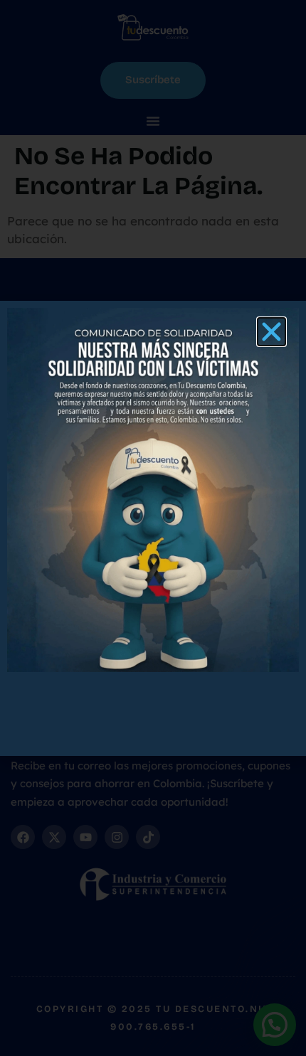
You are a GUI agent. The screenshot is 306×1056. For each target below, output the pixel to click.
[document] (153, 528)
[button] (271, 332)
